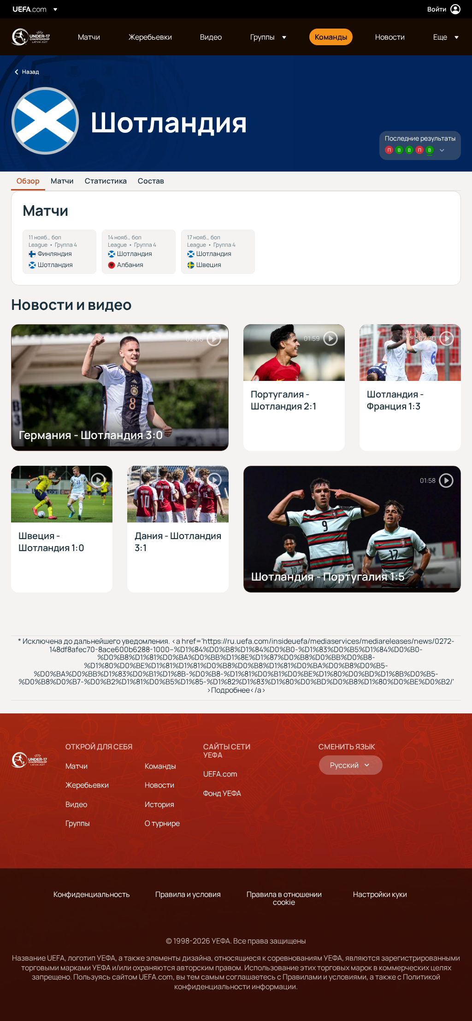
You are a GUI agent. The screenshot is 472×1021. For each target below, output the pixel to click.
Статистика (106, 181)
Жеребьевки (87, 785)
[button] (268, 37)
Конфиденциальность (91, 894)
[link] (89, 37)
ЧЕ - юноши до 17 (30, 37)
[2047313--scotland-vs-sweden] (218, 252)
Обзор (28, 181)
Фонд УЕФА (222, 793)
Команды (160, 766)
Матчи (62, 181)
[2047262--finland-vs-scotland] (59, 252)
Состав (151, 181)
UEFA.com (220, 774)
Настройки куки (380, 894)
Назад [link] (30, 72)
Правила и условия (188, 894)
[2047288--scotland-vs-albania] (139, 252)
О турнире (162, 823)
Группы (77, 823)
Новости (159, 785)
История (159, 804)
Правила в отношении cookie (284, 898)
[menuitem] (92, 37)
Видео (76, 804)
